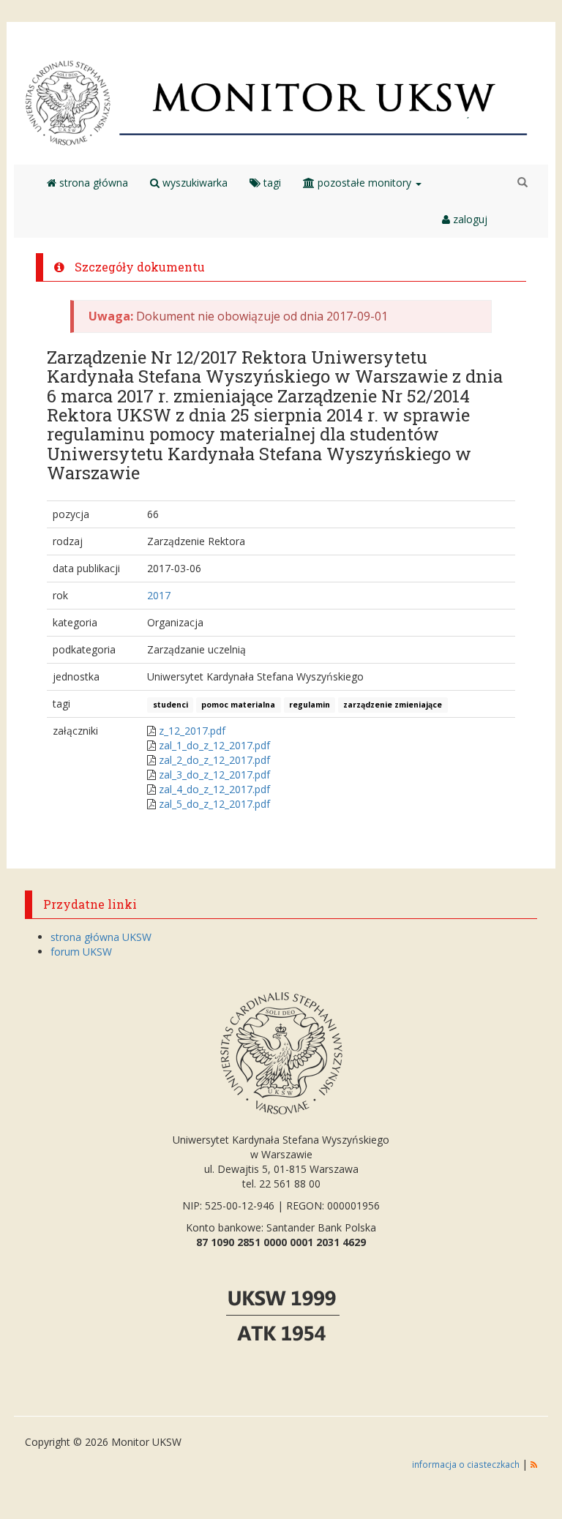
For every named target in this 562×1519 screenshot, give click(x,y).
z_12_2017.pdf (192, 731)
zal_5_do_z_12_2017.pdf (214, 804)
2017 (159, 595)
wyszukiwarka (194, 183)
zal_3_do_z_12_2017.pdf (214, 774)
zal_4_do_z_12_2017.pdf (214, 789)
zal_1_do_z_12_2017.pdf (214, 745)
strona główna (92, 183)
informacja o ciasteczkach (467, 1464)
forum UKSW (81, 952)
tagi (271, 183)
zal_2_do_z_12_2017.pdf (214, 760)
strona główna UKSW (100, 937)
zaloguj (468, 219)
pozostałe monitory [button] (364, 183)
